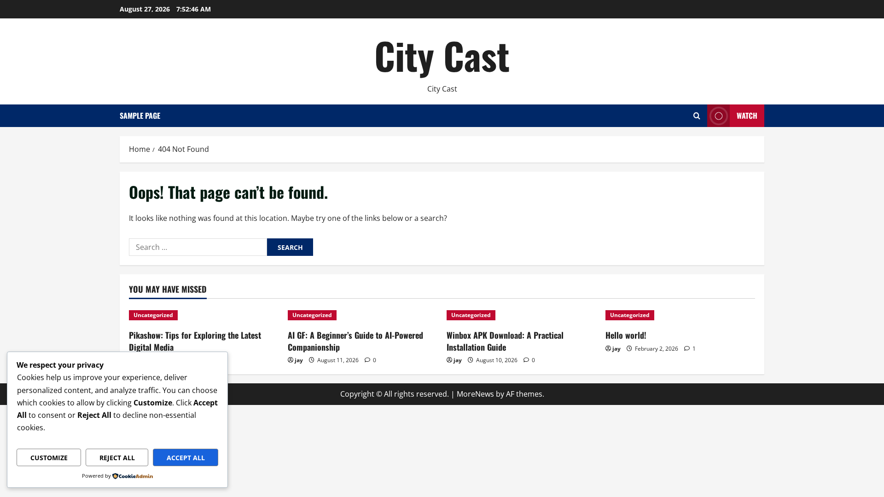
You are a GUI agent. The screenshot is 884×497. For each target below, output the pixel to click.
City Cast (442, 55)
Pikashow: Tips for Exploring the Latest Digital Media (195, 341)
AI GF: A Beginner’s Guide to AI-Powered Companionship (355, 341)
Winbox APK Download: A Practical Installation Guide (505, 341)
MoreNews (475, 394)
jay (299, 360)
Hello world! (625, 335)
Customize (49, 457)
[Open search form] (696, 116)
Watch (747, 115)
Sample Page (140, 115)
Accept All (186, 457)
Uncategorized (153, 315)
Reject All (117, 457)
